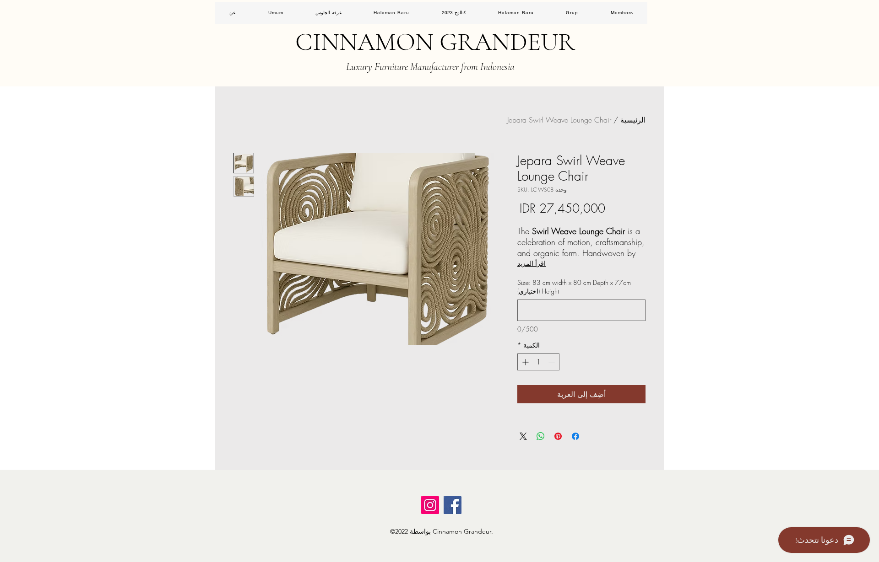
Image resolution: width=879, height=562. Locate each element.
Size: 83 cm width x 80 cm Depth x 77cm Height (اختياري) (574, 287)
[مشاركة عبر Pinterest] (558, 436)
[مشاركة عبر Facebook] (575, 436)
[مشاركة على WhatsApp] (540, 436)
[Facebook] (452, 505)
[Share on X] (523, 436)
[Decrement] (552, 362)
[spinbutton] (538, 362)
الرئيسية (633, 120)
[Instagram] (430, 505)
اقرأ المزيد (531, 263)
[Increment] (524, 362)
